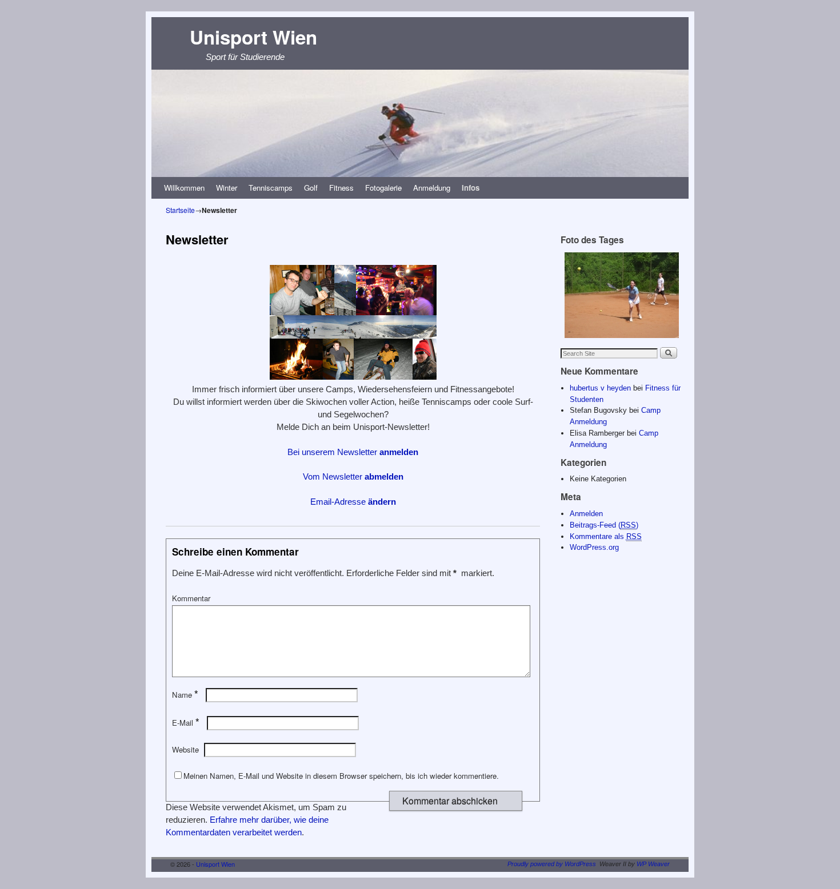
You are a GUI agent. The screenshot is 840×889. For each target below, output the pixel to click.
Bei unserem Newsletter (352, 452)
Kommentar (191, 598)
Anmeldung (431, 187)
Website (185, 749)
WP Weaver (653, 863)
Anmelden (586, 513)
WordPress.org (594, 547)
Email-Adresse (353, 501)
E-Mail (185, 722)
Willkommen (184, 187)
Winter (226, 187)
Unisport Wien (253, 36)
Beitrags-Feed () (604, 525)
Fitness (341, 187)
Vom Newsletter (353, 476)
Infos (470, 187)
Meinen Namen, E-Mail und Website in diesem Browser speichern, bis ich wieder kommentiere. (341, 775)
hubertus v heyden (600, 388)
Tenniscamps (271, 187)
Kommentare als (606, 536)
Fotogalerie (383, 187)
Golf (311, 187)
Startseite (180, 210)
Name (185, 694)
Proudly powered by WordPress (551, 863)
